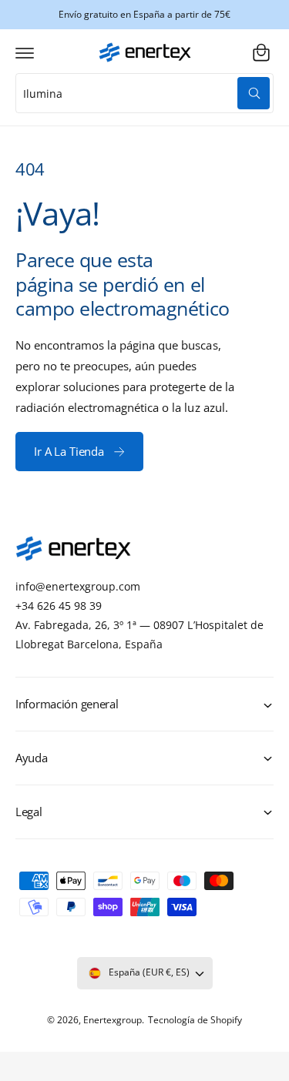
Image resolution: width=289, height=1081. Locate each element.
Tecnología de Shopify (195, 1020)
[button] (25, 52)
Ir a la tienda (69, 451)
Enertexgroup (112, 1020)
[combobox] (144, 93)
